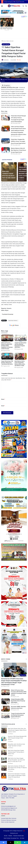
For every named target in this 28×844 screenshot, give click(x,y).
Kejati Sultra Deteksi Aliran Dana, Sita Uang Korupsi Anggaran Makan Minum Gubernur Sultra (17, 730)
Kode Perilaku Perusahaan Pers (11, 838)
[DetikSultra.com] (14, 5)
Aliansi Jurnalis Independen (7, 822)
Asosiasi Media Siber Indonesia (8, 818)
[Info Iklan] (14, 11)
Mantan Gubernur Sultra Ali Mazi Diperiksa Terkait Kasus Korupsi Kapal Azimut (18, 150)
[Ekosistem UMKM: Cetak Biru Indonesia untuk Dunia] (5, 709)
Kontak (5, 835)
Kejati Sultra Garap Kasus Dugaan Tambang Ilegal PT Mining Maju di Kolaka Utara (16, 752)
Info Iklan (22, 838)
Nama (3, 399)
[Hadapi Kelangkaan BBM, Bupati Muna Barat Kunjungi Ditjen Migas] (5, 701)
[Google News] (14, 325)
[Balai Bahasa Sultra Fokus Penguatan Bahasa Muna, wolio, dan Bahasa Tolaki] (21, 356)
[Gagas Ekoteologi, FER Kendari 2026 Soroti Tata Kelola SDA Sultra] (7, 356)
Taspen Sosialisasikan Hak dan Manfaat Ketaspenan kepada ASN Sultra (18, 715)
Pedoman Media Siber (18, 835)
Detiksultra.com (14, 833)
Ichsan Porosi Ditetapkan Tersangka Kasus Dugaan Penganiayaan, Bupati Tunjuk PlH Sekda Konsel (16, 775)
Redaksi (10, 835)
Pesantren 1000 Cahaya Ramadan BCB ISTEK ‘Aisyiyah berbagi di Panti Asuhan (17, 738)
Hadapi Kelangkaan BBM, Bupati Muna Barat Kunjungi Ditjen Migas (18, 701)
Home (4, 41)
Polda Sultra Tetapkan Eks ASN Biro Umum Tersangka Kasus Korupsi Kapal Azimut (18, 141)
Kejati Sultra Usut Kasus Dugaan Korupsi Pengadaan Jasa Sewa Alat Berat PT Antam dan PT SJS (16, 760)
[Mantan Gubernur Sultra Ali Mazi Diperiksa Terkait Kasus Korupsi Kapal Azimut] (5, 150)
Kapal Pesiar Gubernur (12, 320)
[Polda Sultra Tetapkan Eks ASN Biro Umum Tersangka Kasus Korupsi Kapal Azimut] (5, 140)
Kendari (5, 796)
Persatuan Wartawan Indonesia (8, 820)
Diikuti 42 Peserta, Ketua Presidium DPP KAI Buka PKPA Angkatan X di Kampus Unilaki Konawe (7, 345)
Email (3, 405)
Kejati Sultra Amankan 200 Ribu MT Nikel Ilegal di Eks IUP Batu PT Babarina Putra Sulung (17, 767)
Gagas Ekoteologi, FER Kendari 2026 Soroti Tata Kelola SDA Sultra (7, 363)
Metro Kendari (10, 41)
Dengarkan (7, 85)
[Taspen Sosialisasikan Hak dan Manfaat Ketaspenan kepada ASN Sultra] (21, 338)
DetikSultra (6, 59)
